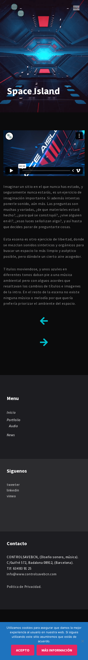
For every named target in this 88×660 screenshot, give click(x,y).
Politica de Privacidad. (24, 586)
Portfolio (14, 420)
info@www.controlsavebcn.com (32, 574)
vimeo (11, 496)
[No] (82, 641)
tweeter (13, 484)
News (11, 435)
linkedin (13, 490)
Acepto (22, 650)
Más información (57, 650)
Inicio (11, 412)
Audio (13, 426)
